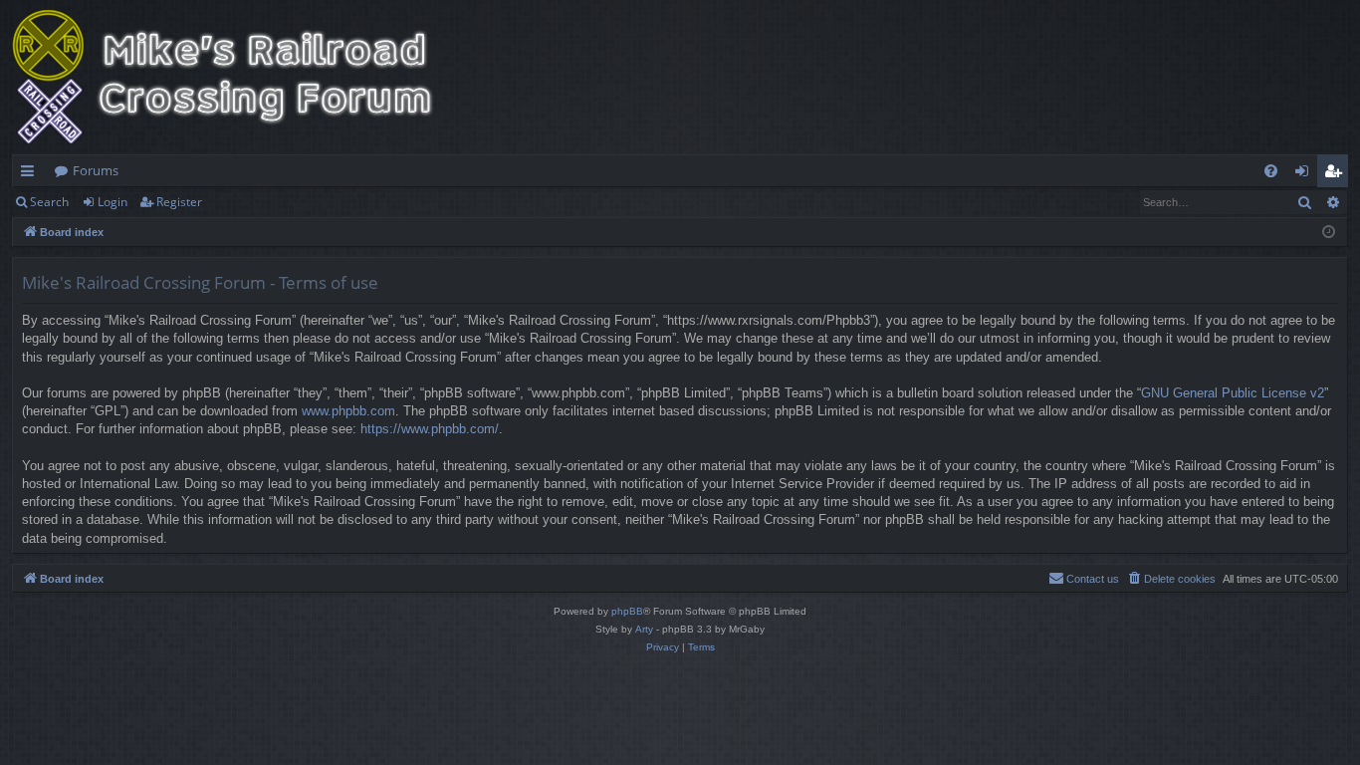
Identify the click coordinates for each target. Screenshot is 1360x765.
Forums (95, 170)
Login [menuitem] (1305, 174)
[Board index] (236, 77)
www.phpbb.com (348, 410)
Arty (644, 629)
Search (49, 201)
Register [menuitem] (1337, 174)
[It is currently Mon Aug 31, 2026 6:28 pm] (1328, 232)
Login (112, 201)
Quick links (31, 174)
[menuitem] (1270, 170)
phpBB (627, 611)
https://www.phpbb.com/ (429, 428)
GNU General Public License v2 (1232, 392)
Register (179, 201)
